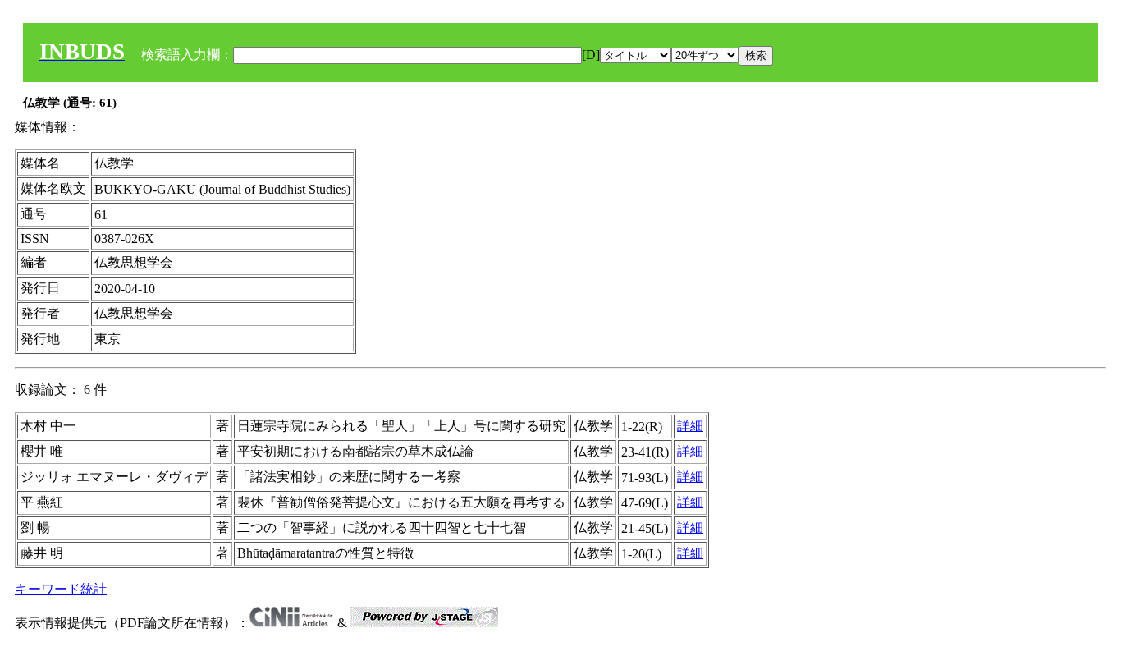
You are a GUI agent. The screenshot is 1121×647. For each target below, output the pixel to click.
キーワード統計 (61, 589)
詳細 (690, 426)
